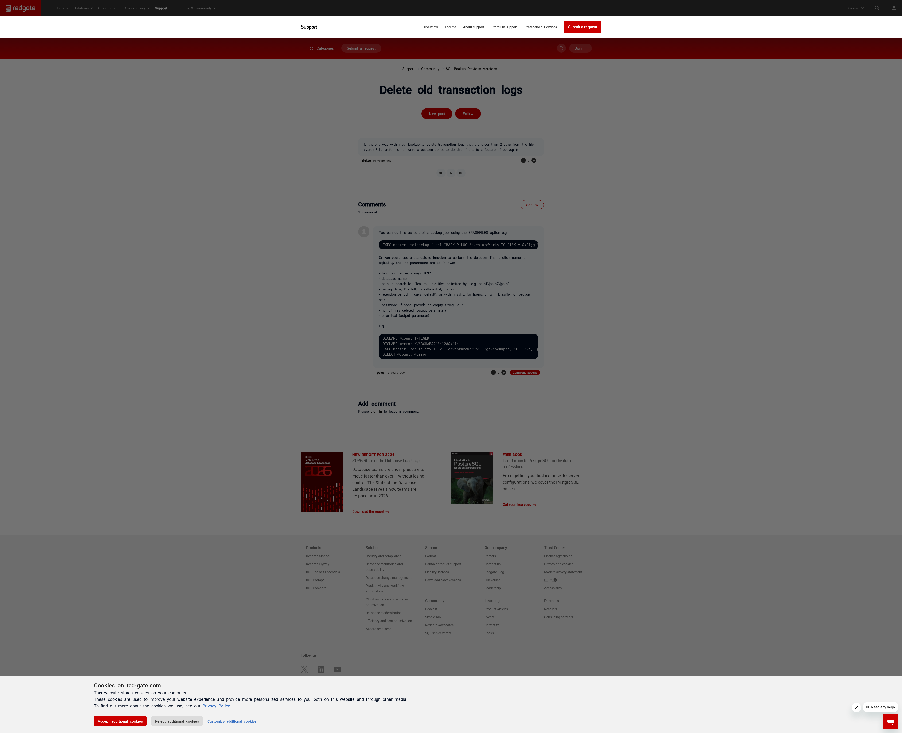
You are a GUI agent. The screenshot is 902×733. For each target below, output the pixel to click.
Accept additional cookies (120, 721)
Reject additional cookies (177, 721)
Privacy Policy (216, 705)
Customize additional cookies (232, 721)
